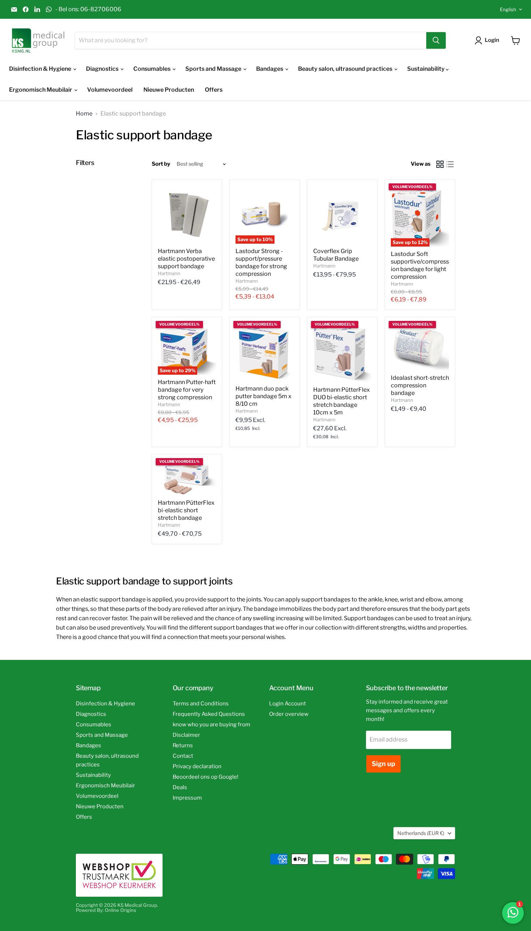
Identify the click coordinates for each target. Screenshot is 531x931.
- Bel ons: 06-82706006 (88, 9)
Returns (183, 745)
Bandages (270, 68)
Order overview (288, 714)
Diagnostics (103, 68)
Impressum (187, 798)
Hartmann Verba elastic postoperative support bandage (186, 259)
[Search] (436, 40)
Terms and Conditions (201, 703)
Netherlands (420, 833)
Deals (180, 787)
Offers (214, 89)
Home (84, 113)
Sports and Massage (213, 68)
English (508, 9)
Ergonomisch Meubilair (41, 89)
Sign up (383, 763)
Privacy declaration (197, 766)
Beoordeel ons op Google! (205, 777)
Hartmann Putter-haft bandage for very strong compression (187, 390)
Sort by (161, 164)
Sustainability (426, 68)
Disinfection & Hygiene (40, 68)
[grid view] (440, 164)
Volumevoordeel (110, 89)
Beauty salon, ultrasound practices (345, 68)
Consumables (152, 68)
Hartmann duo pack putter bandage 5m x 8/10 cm (264, 396)
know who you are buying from (211, 724)
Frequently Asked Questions (209, 714)
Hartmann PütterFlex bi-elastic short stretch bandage (186, 510)
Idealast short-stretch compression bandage (420, 385)
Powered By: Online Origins (106, 910)
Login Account (287, 703)
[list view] (450, 164)
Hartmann (169, 273)
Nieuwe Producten (168, 89)
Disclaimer (186, 735)
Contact (183, 756)
